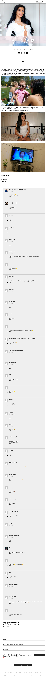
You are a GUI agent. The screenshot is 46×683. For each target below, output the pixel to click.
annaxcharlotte (12, 596)
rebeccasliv (11, 289)
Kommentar (6, 626)
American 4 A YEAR (13, 584)
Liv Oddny (11, 412)
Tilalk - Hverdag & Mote (14, 499)
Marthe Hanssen (13, 326)
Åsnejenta (11, 227)
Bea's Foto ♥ (11, 387)
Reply (10, 196)
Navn (5, 639)
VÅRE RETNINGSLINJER (10, 672)
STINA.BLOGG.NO (13, 462)
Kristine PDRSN (12, 474)
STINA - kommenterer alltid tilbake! (17, 189)
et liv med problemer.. (14, 535)
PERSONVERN (19, 672)
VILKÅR (25, 672)
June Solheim (12, 239)
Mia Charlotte (12, 301)
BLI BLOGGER (38, 672)
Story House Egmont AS (27, 678)
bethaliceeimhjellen (13, 437)
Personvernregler (36, 657)
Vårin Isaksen (12, 276)
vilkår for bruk (40, 657)
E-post (13, 644)
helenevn (11, 399)
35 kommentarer (23, 63)
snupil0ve (11, 450)
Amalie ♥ (11, 264)
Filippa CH (11, 523)
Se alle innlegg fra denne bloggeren (23, 665)
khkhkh (10, 424)
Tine (10, 560)
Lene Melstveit (12, 362)
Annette (11, 313)
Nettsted (5, 649)
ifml (10, 572)
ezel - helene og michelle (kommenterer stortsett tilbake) (22, 338)
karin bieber (11, 251)
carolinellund (12, 486)
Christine (11, 374)
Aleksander (11, 547)
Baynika (11, 215)
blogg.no (40, 676)
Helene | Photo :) (13, 203)
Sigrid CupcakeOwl (13, 511)
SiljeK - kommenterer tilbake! (16, 350)
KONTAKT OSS (31, 672)
